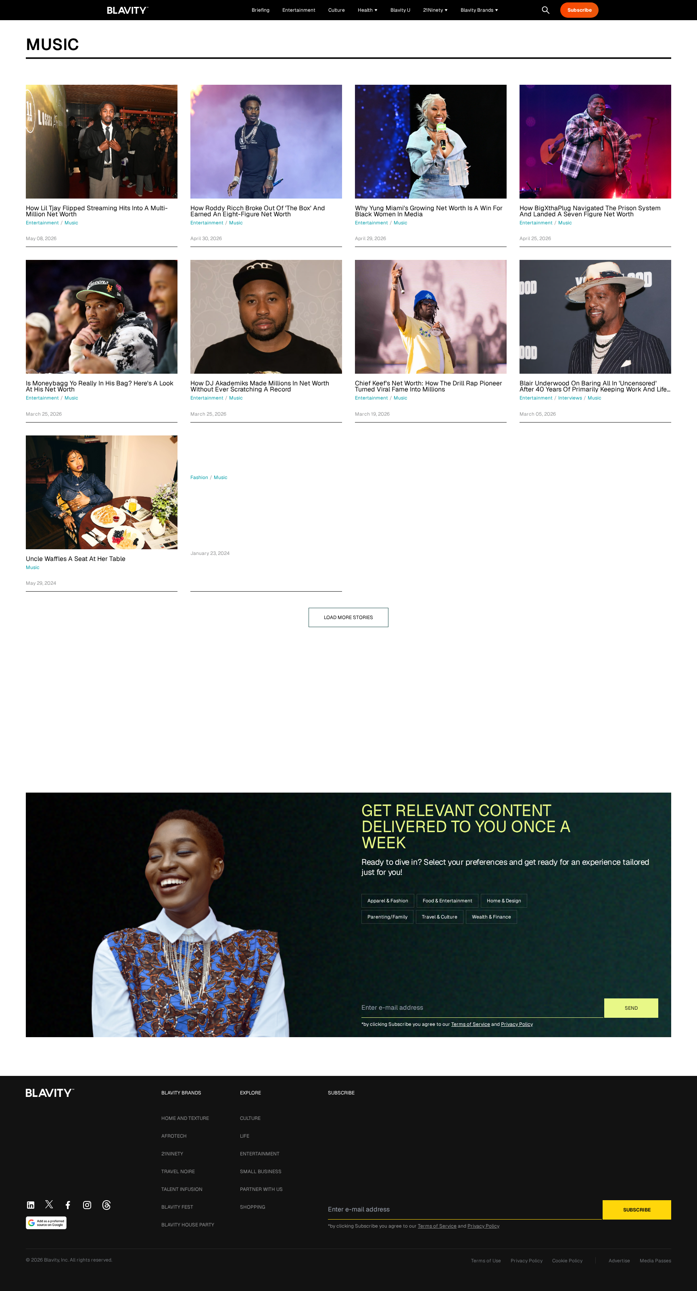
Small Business (261, 1171)
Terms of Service (470, 1024)
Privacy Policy (517, 1024)
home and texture (185, 1118)
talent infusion (181, 1189)
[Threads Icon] (106, 1205)
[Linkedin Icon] (30, 1205)
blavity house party (187, 1225)
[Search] (546, 10)
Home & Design (504, 901)
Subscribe (580, 10)
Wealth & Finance (491, 917)
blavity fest (177, 1207)
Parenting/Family (387, 917)
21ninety (172, 1154)
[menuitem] (367, 10)
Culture (250, 1118)
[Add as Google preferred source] (46, 1222)
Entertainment (260, 1154)
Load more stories (348, 617)
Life (244, 1136)
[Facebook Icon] (68, 1205)
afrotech (174, 1136)
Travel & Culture (439, 917)
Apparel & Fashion (387, 901)
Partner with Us (261, 1189)
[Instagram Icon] (87, 1205)
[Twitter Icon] (49, 1204)
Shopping (252, 1207)
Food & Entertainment (447, 901)
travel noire (178, 1171)
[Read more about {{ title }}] (101, 142)
